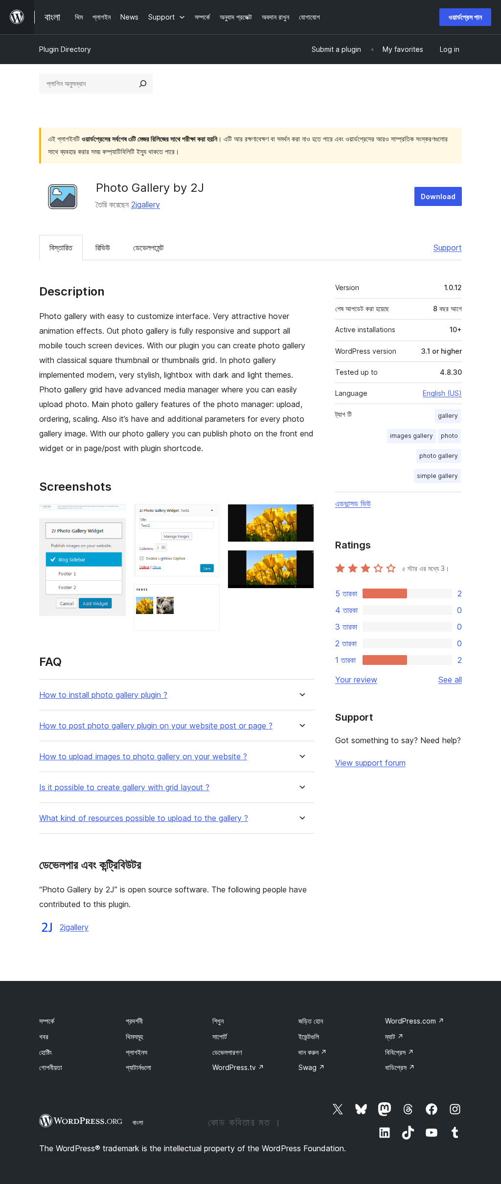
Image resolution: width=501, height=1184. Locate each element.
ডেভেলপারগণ (227, 1052)
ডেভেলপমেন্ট (148, 247)
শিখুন (218, 1021)
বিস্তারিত (60, 247)
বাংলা (138, 1122)
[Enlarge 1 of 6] (112, 517)
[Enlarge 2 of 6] (112, 531)
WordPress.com (414, 1021)
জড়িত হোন (310, 1021)
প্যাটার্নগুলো (138, 1067)
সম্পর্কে (46, 1021)
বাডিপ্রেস (400, 1067)
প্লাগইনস (136, 1052)
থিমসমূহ (134, 1036)
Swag (311, 1067)
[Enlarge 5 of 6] (301, 517)
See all (450, 679)
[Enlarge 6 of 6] (301, 563)
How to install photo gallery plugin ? (103, 695)
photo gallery (438, 455)
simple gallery (437, 475)
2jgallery (145, 204)
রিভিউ (102, 247)
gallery (448, 415)
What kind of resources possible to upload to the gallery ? (143, 818)
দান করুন (312, 1052)
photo (449, 435)
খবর (43, 1036)
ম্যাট (394, 1036)
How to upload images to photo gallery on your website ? (143, 756)
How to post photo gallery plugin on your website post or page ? (156, 725)
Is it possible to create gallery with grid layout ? (124, 787)
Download (438, 196)
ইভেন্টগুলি (308, 1036)
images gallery (411, 435)
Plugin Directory (65, 49)
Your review (356, 679)
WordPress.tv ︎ (238, 1067)
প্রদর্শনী (134, 1021)
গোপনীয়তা (50, 1067)
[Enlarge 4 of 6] (206, 597)
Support (447, 247)
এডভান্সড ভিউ (353, 503)
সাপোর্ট (219, 1036)
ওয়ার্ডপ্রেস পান (465, 17)
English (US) (442, 393)
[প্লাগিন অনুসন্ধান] (143, 83)
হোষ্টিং (45, 1052)
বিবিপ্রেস (399, 1052)
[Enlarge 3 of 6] (206, 517)
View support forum (370, 763)
